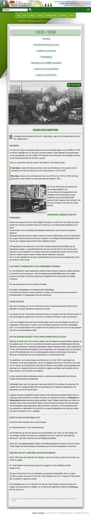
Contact (32, 15)
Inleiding (46, 39)
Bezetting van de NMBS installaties (46, 63)
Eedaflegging (46, 57)
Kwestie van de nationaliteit (46, 69)
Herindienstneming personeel (46, 45)
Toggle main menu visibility (88, 9)
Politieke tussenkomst (46, 51)
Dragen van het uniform (46, 75)
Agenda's (63, 15)
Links (40, 15)
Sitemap (34, 513)
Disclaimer (41, 513)
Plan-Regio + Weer (51, 15)
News (24, 15)
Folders (71, 15)
